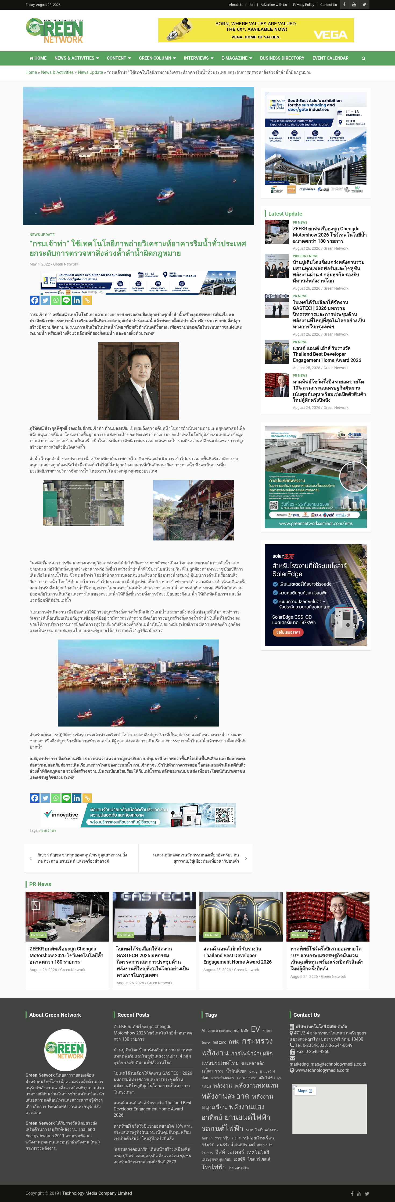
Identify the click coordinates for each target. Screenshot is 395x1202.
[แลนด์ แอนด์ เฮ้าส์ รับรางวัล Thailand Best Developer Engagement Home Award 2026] (277, 351)
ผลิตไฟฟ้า (267, 1078)
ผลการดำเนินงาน (222, 1078)
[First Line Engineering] (316, 429)
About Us (236, 5)
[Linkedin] (76, 300)
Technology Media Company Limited (97, 1193)
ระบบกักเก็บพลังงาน (262, 1130)
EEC (236, 1031)
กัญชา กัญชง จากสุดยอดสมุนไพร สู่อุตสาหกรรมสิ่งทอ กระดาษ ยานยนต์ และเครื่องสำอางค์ (82, 858)
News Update (42, 235)
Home (39, 58)
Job (251, 5)
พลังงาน (222, 1086)
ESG (245, 1030)
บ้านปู (253, 1071)
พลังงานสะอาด (226, 1096)
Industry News (305, 256)
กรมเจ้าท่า (47, 830)
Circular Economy (219, 1031)
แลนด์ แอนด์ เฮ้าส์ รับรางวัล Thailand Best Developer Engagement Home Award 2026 (327, 354)
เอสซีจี (239, 1159)
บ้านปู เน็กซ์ (267, 1071)
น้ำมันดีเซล (236, 1071)
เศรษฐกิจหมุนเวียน (216, 1159)
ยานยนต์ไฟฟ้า (247, 1117)
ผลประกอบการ (246, 1078)
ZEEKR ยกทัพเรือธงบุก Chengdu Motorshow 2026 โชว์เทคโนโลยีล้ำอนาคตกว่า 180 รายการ (330, 235)
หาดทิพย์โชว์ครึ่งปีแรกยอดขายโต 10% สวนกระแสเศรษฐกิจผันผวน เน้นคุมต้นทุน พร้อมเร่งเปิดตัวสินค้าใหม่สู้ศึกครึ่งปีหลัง (329, 391)
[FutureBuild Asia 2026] (256, 21)
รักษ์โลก (207, 1138)
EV (255, 1029)
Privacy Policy (303, 5)
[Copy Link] (87, 300)
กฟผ (234, 1041)
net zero (219, 1042)
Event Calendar (331, 58)
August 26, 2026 (306, 248)
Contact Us (328, 5)
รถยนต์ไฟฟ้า (222, 1128)
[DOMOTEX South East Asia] (138, 806)
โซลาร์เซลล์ (258, 1159)
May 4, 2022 (40, 264)
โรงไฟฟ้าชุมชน (238, 1168)
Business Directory (282, 58)
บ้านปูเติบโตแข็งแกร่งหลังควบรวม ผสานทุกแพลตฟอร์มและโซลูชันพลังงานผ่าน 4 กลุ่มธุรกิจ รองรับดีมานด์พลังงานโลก (329, 271)
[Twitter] (45, 300)
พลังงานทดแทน (256, 1085)
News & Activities (74, 58)
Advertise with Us (274, 5)
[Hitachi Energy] (316, 547)
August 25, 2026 (306, 368)
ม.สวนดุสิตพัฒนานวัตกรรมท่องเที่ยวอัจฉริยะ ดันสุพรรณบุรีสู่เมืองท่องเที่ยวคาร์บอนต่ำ (196, 858)
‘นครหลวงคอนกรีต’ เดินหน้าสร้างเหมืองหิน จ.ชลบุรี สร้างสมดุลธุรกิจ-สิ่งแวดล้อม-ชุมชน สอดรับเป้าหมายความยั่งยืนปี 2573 (153, 1155)
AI (203, 1030)
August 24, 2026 (306, 407)
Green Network (65, 264)
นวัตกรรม (213, 1071)
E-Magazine (234, 58)
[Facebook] (35, 300)
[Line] (66, 300)
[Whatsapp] (55, 300)
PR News (300, 222)
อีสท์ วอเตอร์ (229, 1152)
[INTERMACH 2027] (316, 95)
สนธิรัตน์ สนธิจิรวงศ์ (236, 1144)
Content (116, 58)
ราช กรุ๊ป (222, 1138)
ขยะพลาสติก (253, 1063)
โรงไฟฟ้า (214, 1167)
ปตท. (205, 1078)
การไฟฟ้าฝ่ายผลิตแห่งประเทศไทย (237, 1058)
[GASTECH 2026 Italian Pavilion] (138, 273)
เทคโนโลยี (258, 1152)
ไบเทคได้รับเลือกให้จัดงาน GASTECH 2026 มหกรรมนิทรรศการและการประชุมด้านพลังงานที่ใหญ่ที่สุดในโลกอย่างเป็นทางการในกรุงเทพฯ (329, 314)
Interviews (196, 58)
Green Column (155, 58)
